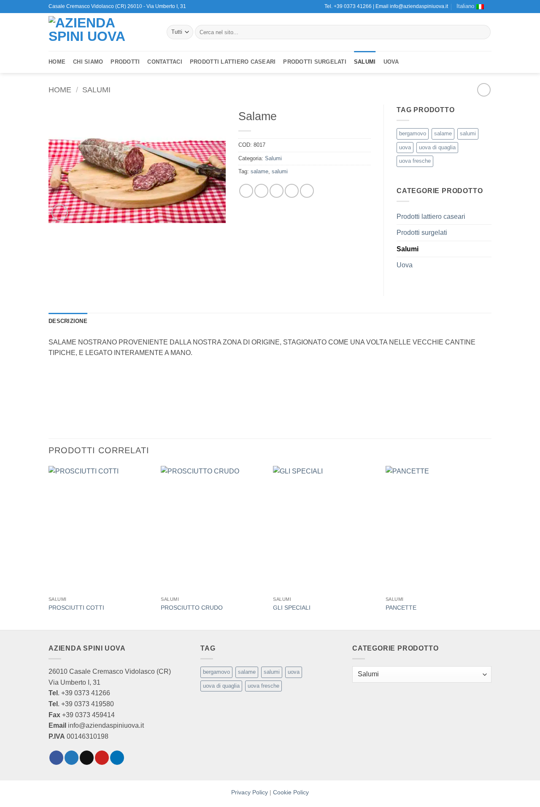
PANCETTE (401, 607)
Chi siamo (88, 62)
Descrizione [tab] (68, 321)
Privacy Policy (249, 792)
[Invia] (483, 32)
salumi (280, 171)
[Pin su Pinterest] (292, 191)
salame (259, 171)
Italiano (465, 6)
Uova (391, 62)
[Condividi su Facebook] (246, 191)
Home (57, 62)
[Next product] (483, 89)
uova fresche (415, 161)
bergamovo (412, 133)
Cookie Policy (291, 792)
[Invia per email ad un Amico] (277, 191)
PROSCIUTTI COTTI (76, 607)
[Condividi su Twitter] (261, 191)
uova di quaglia (437, 147)
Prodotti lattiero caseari (232, 62)
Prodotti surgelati (314, 62)
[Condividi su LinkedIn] (307, 191)
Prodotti (125, 62)
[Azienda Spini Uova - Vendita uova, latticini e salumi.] (101, 32)
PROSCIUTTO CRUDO (192, 607)
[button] (59, 212)
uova (405, 147)
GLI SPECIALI (291, 607)
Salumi (365, 62)
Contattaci (164, 62)
